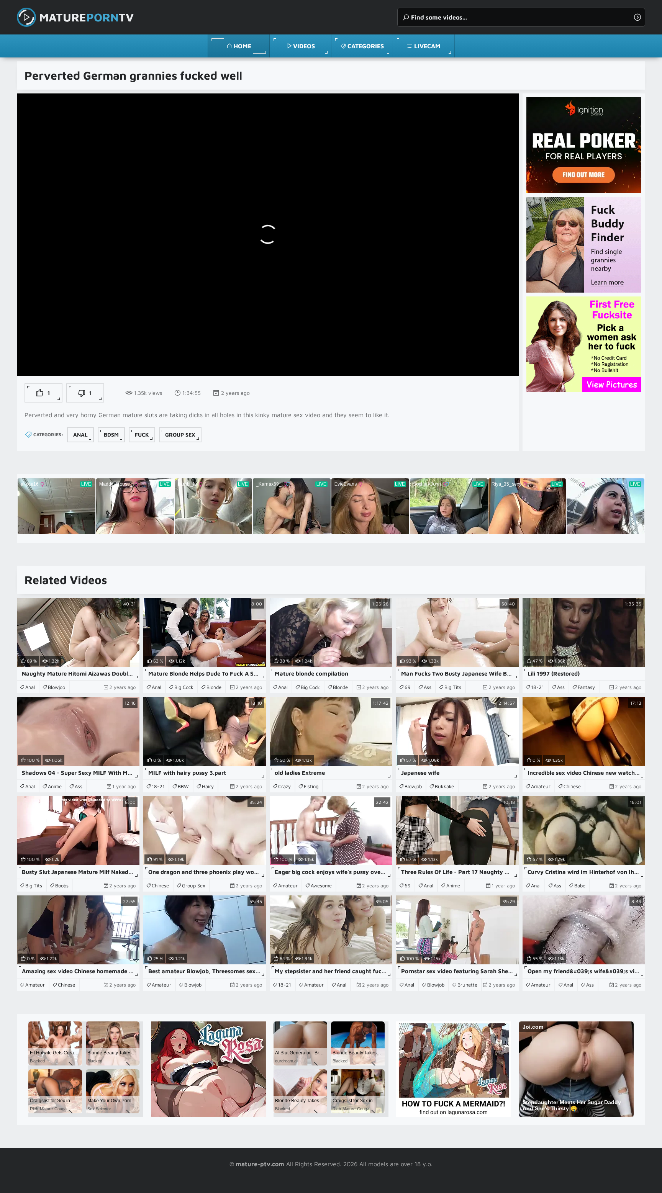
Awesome (321, 885)
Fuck (142, 434)
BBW (183, 786)
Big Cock (183, 687)
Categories (365, 46)
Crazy (284, 786)
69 (408, 687)
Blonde (213, 687)
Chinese (572, 786)
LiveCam (427, 46)
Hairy (208, 786)
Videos (304, 46)
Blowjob (56, 687)
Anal (80, 434)
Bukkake (444, 786)
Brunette (467, 985)
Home (242, 46)
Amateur (541, 786)
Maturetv (86, 17)
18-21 (537, 687)
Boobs (62, 885)
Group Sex (180, 434)
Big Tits (452, 687)
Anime (55, 786)
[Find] (637, 17)
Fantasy (586, 687)
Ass (427, 687)
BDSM (111, 434)
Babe (579, 885)
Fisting (311, 786)
